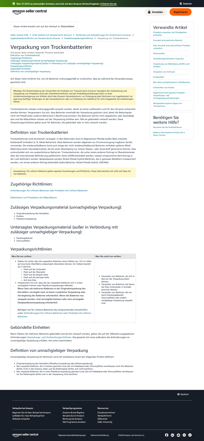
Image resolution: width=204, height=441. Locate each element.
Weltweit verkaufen (21, 419)
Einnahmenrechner (106, 412)
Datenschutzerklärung (100, 435)
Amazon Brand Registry (73, 412)
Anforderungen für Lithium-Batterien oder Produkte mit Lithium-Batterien (49, 190)
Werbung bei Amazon (72, 419)
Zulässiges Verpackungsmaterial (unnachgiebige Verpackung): (39, 60)
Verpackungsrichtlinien (21, 66)
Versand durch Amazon (73, 415)
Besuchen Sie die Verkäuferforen (167, 127)
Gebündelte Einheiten (20, 68)
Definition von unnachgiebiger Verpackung (30, 71)
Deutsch (185, 394)
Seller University (105, 422)
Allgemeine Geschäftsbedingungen (72, 435)
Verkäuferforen (105, 415)
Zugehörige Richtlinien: (21, 58)
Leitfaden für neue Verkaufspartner (28, 415)
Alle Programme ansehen (74, 422)
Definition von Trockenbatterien (25, 55)
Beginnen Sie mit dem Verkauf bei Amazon (31, 412)
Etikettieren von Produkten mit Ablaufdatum (33, 197)
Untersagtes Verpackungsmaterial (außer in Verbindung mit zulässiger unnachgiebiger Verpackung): (56, 63)
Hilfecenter (103, 419)
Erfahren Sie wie (109, 3)
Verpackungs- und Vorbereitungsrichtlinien (49, 337)
